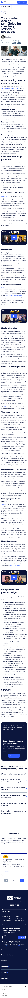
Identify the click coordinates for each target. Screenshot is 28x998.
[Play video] (14, 237)
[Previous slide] (6, 880)
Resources (4, 978)
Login (16, 914)
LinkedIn (15, 905)
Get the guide (14, 755)
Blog (2, 12)
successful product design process (10, 88)
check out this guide (14, 565)
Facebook (11, 905)
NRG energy (7, 406)
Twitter (18, 905)
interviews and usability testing (14, 295)
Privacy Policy (9, 945)
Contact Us (5, 916)
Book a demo (22, 2)
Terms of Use (18, 945)
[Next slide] (22, 880)
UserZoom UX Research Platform (19, 919)
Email (5, 935)
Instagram (13, 905)
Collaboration (4, 196)
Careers (17, 916)
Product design (5, 288)
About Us (4, 914)
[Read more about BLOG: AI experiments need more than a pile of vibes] (14, 857)
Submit (22, 937)
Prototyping (4, 504)
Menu (5, 2)
